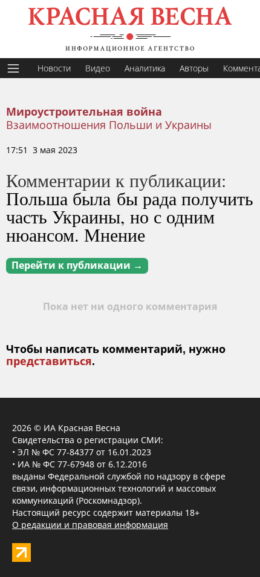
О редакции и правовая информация (90, 524)
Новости (54, 68)
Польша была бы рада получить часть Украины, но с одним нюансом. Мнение (129, 216)
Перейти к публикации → (77, 265)
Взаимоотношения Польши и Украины (109, 124)
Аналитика (145, 68)
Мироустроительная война (84, 112)
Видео (97, 68)
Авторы (194, 68)
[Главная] (130, 29)
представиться (49, 361)
